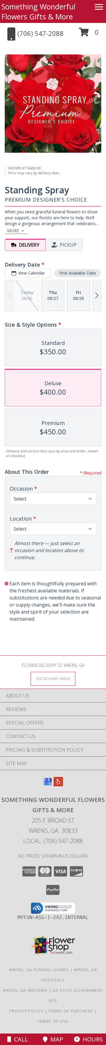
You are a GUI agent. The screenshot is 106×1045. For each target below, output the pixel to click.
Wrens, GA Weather (25, 990)
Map (55, 1039)
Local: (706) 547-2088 (53, 841)
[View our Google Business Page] (47, 784)
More (13, 230)
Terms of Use (53, 1021)
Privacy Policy (26, 1011)
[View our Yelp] (58, 784)
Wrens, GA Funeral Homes (39, 969)
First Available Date (77, 273)
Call (19, 1039)
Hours (91, 1039)
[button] (89, 34)
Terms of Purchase (70, 1011)
